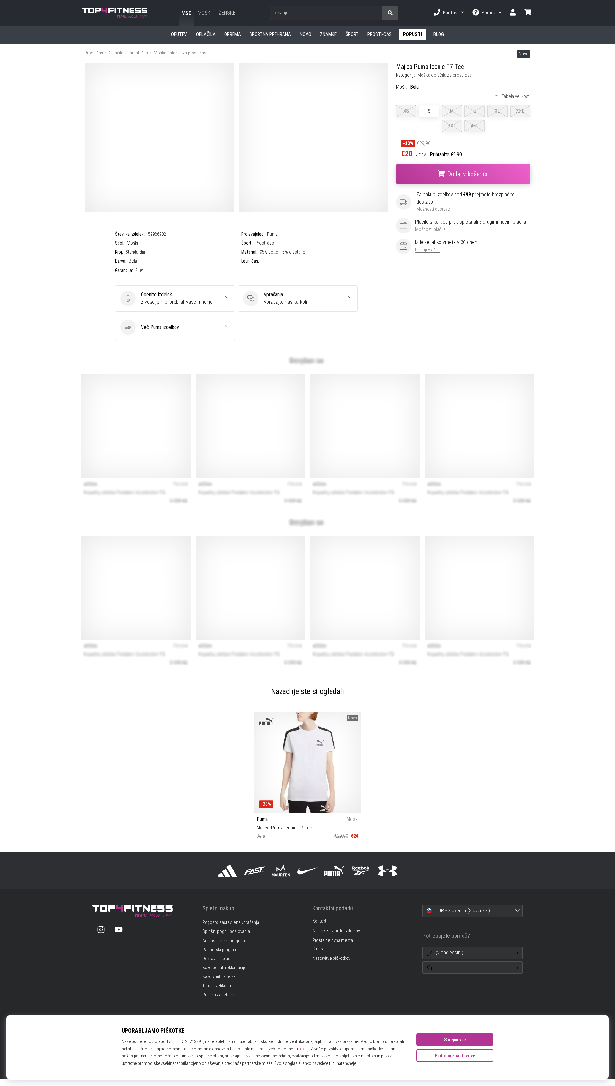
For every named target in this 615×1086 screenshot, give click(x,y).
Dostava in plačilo (218, 958)
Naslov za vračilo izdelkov (336, 931)
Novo (305, 34)
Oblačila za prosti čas (128, 53)
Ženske (226, 13)
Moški (205, 13)
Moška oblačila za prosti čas (180, 53)
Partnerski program (219, 949)
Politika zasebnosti (220, 995)
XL (497, 111)
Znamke (328, 34)
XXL (520, 111)
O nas (317, 949)
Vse (186, 13)
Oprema (232, 34)
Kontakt (451, 13)
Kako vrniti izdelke (219, 976)
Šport (352, 34)
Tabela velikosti (516, 96)
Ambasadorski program (223, 940)
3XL (452, 126)
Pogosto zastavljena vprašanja (230, 922)
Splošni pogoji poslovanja (226, 931)
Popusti (412, 34)
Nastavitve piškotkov (331, 958)
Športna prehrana (270, 34)
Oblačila (206, 34)
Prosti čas (94, 53)
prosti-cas (379, 34)
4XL (475, 126)
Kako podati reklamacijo (224, 967)
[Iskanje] (390, 13)
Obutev (179, 34)
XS (406, 111)
